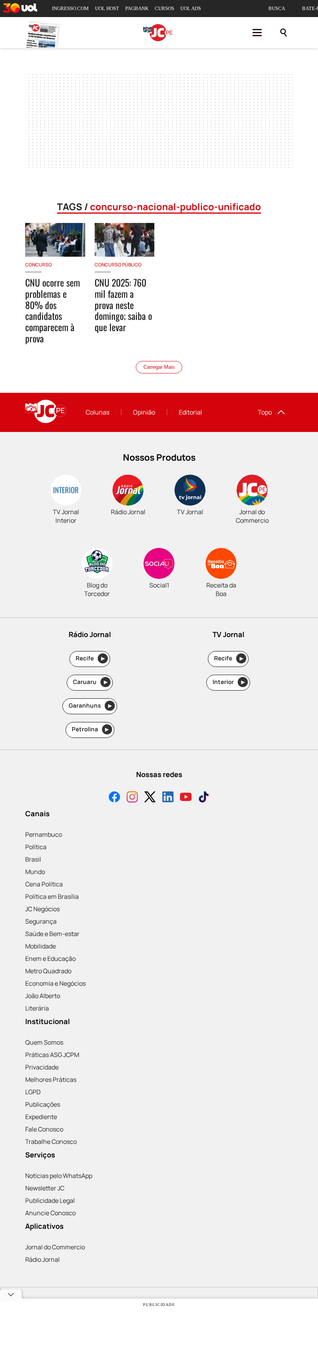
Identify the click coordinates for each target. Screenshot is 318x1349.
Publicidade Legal (50, 1200)
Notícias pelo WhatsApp (58, 1175)
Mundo (35, 871)
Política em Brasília (52, 896)
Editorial (190, 412)
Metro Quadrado (48, 971)
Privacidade (42, 1067)
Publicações (42, 1104)
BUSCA (276, 8)
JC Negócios (42, 909)
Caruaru (90, 682)
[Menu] (257, 32)
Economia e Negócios (55, 983)
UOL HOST (107, 8)
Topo (265, 412)
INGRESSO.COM (70, 8)
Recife (90, 658)
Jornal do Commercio (55, 1247)
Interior (229, 682)
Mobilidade (40, 946)
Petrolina (90, 729)
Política (36, 847)
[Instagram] (132, 798)
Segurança (41, 921)
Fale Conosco (44, 1129)
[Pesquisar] (283, 32)
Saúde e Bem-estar (52, 933)
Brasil (33, 859)
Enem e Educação (50, 958)
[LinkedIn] (168, 798)
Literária (37, 1008)
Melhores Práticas (50, 1079)
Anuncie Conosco (50, 1213)
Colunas (97, 412)
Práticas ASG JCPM (52, 1054)
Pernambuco (43, 834)
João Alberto (42, 995)
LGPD (33, 1092)
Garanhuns (90, 705)
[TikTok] (203, 798)
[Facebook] (114, 798)
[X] (150, 798)
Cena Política (44, 884)
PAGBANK (137, 8)
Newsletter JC (44, 1188)
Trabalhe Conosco (51, 1141)
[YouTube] (186, 798)
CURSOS (164, 8)
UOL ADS (190, 8)
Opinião (144, 412)
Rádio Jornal (42, 1259)
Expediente (41, 1116)
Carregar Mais (159, 367)
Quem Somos (44, 1042)
